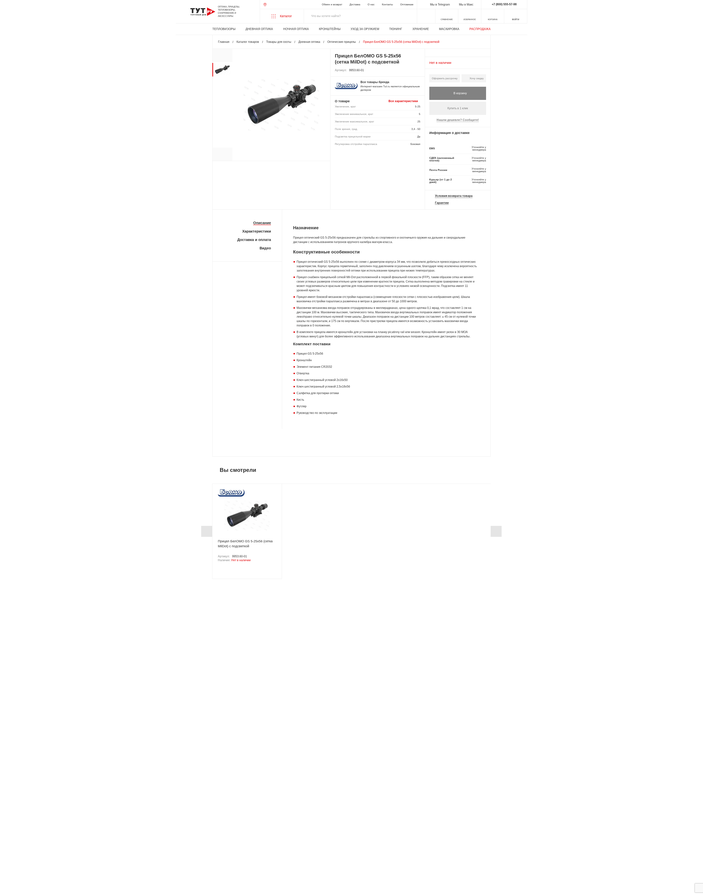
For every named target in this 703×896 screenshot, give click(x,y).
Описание (262, 223)
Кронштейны (330, 29)
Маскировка (449, 29)
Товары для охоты (278, 41)
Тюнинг (395, 29)
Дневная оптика (259, 29)
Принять (55, 889)
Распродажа (480, 29)
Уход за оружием (365, 29)
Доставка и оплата (254, 240)
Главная (223, 41)
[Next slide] (496, 531)
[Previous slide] (206, 531)
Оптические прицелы (341, 41)
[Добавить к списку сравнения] (410, 70)
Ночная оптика (296, 29)
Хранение (420, 29)
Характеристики (256, 231)
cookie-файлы (53, 873)
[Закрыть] (70, 875)
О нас (371, 4)
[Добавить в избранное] (417, 70)
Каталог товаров (248, 41)
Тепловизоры (223, 29)
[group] (222, 69)
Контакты (387, 4)
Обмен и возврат (332, 4)
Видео (265, 248)
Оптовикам (406, 4)
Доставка (354, 4)
